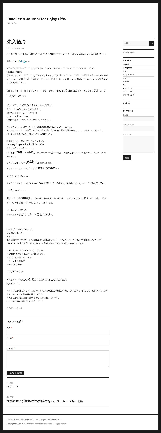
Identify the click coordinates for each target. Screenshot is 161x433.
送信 (127, 158)
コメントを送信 (15, 373)
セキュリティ (128, 88)
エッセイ (126, 78)
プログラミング (128, 95)
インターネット (128, 75)
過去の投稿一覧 (128, 53)
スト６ (125, 85)
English (126, 64)
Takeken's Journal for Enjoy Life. (36, 19)
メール (10, 338)
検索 (151, 43)
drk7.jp (22, 61)
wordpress (127, 68)
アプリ (125, 71)
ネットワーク (128, 92)
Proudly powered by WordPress (49, 420)
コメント (11, 348)
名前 (9, 327)
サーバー (20, 49)
